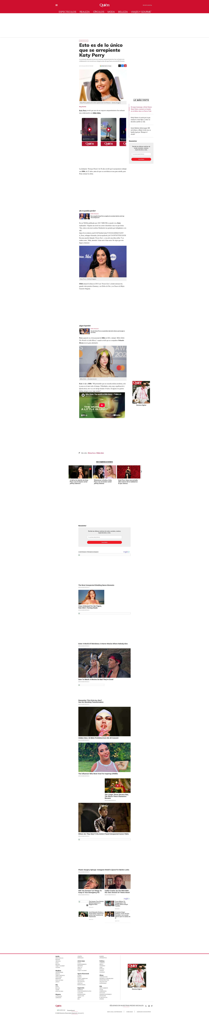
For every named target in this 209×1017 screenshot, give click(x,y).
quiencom (150, 1005)
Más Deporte (81, 981)
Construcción (103, 976)
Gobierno (102, 962)
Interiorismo (103, 983)
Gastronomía (59, 972)
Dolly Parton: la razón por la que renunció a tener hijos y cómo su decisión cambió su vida (140, 119)
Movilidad (102, 992)
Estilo (79, 962)
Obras (79, 997)
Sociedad (102, 972)
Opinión (80, 956)
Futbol (79, 975)
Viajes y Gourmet (60, 965)
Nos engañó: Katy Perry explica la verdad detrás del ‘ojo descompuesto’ (107, 216)
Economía (80, 992)
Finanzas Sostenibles (106, 994)
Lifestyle (80, 983)
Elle (57, 985)
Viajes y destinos (60, 975)
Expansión (81, 988)
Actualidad (59, 996)
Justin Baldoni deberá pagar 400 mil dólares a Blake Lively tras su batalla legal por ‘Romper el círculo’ (141, 131)
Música (79, 969)
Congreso (102, 965)
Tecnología (81, 995)
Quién (58, 956)
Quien (146, 1006)
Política (102, 961)
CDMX (101, 967)
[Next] (141, 471)
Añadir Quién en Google (106, 65)
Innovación (103, 995)
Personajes (59, 977)
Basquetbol (81, 980)
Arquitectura (103, 981)
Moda (111, 11)
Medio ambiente (104, 988)
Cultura (58, 967)
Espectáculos (67, 11)
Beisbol (80, 976)
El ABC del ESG (103, 997)
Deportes (80, 965)
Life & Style (81, 961)
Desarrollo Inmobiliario (106, 978)
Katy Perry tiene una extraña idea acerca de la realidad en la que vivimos (128, 481)
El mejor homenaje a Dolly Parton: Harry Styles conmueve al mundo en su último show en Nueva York (141, 109)
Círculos (98, 11)
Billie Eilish (100, 453)
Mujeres (58, 994)
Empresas (80, 989)
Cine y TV (80, 967)
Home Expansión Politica (84, 991)
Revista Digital (147, 5)
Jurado (58, 981)
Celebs (57, 989)
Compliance (129, 1011)
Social (101, 989)
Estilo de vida (59, 991)
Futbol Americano (83, 978)
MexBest (58, 971)
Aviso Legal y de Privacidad (114, 1011)
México (101, 964)
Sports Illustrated (83, 974)
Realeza (85, 11)
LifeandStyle (103, 957)
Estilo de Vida (59, 980)
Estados (102, 969)
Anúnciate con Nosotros (144, 1011)
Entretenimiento (82, 964)
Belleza (123, 11)
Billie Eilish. (97, 113)
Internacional (82, 994)
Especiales (80, 957)
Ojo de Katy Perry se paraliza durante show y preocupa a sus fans (108, 331)
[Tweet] (119, 65)
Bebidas (58, 973)
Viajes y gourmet (141, 11)
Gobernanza (103, 991)
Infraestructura (104, 980)
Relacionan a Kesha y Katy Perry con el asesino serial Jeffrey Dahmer (103, 481)
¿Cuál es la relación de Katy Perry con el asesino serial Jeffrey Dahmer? (79, 481)
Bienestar (58, 978)
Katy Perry (83, 110)
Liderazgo (58, 997)
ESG (79, 999)
